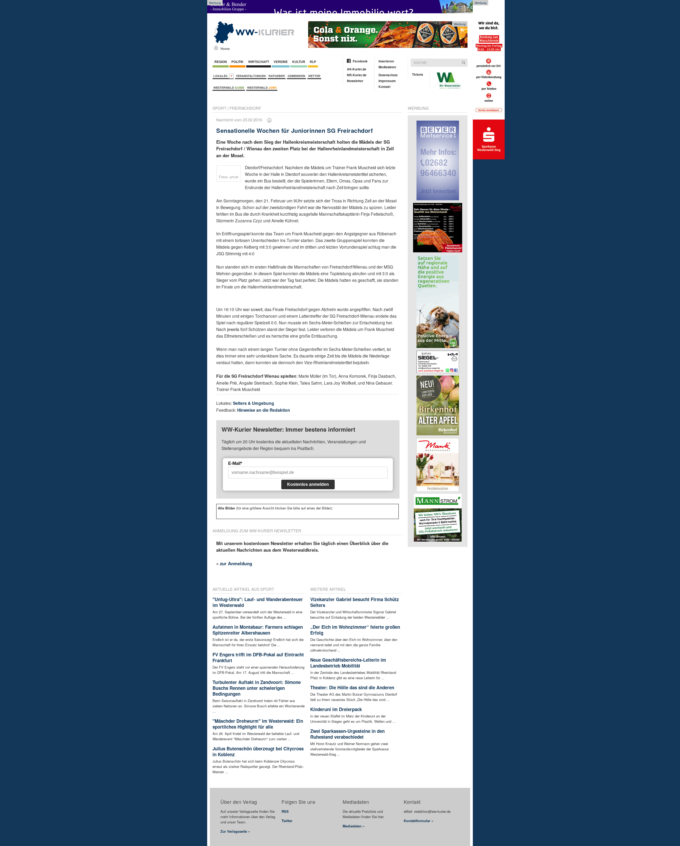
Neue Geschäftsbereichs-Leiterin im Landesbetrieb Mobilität (348, 663)
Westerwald (228, 88)
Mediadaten (387, 67)
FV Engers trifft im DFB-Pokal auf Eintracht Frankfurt (258, 657)
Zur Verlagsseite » (235, 831)
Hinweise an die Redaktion (263, 410)
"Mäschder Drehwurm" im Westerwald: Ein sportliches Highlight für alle (257, 724)
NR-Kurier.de (357, 75)
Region (221, 61)
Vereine (280, 61)
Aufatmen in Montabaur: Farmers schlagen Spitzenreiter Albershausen (257, 630)
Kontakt (384, 86)
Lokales (221, 76)
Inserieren (386, 61)
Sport (219, 108)
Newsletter (355, 80)
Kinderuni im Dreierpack (336, 709)
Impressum (387, 80)
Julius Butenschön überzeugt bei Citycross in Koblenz (258, 751)
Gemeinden (296, 76)
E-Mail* (235, 463)
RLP (313, 61)
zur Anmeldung (236, 563)
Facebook (360, 61)
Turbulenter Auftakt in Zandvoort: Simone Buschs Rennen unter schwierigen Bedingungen (256, 688)
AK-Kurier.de (356, 69)
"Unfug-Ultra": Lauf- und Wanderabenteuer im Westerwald (257, 602)
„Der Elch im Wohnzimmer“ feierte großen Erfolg (355, 630)
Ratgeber (277, 76)
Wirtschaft (258, 61)
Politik (237, 61)
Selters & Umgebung (253, 403)
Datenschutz (388, 75)
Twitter (287, 820)
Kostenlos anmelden (308, 484)
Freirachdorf (245, 108)
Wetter (314, 76)
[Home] (216, 47)
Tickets (417, 74)
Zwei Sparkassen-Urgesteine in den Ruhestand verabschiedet (347, 734)
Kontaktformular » (418, 820)
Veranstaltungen (251, 76)
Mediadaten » (353, 825)
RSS (285, 811)
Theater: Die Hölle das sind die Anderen (352, 687)
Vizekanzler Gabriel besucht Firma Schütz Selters (354, 602)
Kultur (298, 61)
